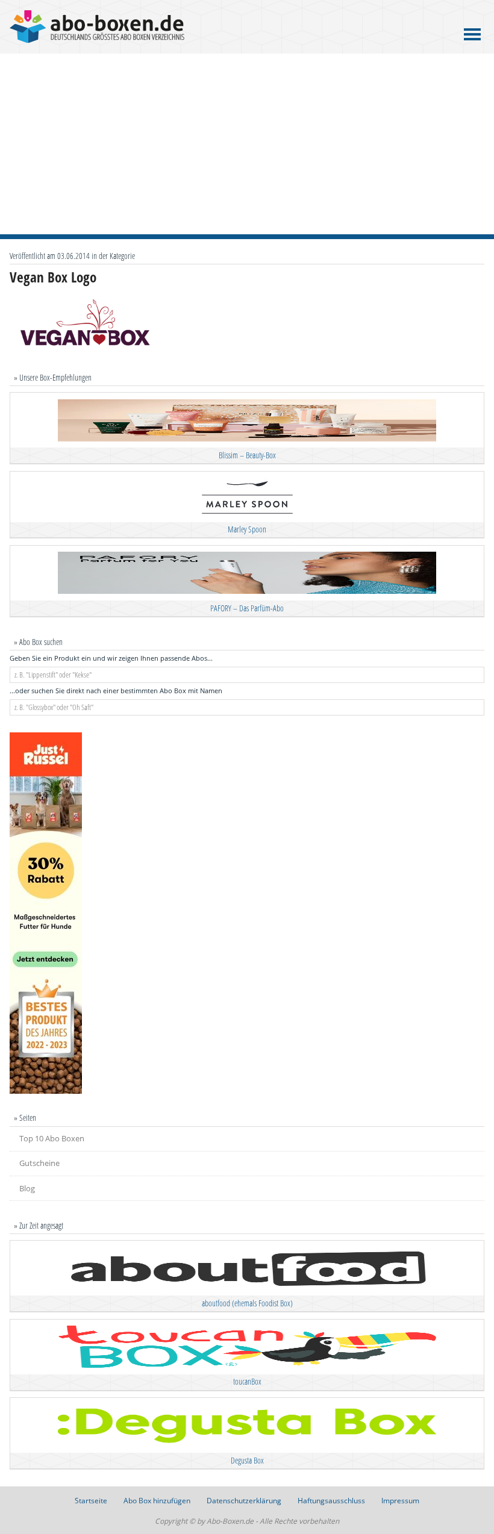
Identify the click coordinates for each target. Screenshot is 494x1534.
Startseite (91, 1500)
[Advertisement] (247, 144)
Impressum (400, 1500)
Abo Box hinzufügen (157, 1500)
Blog (27, 1188)
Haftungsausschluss (331, 1500)
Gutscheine (39, 1163)
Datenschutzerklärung (244, 1500)
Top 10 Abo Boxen (51, 1138)
